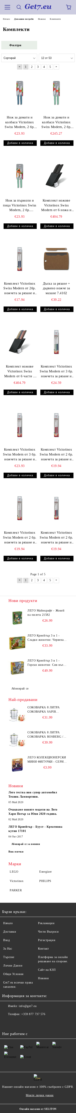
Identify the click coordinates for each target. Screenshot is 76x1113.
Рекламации (46, 923)
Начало (8, 923)
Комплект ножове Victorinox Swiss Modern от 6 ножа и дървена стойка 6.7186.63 (56, 206)
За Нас (7, 948)
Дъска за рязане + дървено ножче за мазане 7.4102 (56, 288)
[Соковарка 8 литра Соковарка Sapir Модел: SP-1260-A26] (17, 714)
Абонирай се (20, 688)
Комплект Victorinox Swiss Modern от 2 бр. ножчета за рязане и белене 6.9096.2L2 (19, 538)
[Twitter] (17, 1022)
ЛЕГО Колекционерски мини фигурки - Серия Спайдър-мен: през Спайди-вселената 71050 (46, 760)
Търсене (8, 957)
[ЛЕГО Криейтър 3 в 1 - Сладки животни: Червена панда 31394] (17, 643)
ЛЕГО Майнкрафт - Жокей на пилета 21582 (45, 612)
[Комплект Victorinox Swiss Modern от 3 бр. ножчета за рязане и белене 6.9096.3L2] (20, 425)
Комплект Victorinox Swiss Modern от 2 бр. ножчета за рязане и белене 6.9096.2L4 (56, 455)
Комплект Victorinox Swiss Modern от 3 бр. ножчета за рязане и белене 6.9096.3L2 (19, 455)
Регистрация (46, 940)
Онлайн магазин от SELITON (38, 1108)
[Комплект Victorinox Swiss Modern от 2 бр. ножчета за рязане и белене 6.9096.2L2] (20, 508)
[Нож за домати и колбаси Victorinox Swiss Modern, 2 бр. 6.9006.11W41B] (56, 92)
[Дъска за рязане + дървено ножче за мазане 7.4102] (56, 258)
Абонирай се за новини (25, 844)
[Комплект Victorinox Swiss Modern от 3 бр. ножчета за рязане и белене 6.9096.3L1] (56, 341)
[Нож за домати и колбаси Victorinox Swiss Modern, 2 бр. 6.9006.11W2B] (20, 92)
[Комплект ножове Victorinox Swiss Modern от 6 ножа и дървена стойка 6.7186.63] (56, 175)
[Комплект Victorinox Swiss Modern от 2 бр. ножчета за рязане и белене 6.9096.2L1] (56, 508)
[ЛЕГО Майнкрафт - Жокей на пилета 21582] (17, 618)
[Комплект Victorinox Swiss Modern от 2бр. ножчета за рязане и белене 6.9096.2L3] (20, 258)
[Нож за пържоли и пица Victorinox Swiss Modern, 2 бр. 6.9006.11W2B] (20, 175)
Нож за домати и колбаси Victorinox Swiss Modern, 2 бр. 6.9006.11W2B (20, 123)
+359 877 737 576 (33, 1014)
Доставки (9, 931)
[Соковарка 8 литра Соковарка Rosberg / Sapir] (17, 739)
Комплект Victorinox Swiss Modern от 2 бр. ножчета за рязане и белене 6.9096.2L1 (56, 538)
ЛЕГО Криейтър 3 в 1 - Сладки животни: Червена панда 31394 (45, 638)
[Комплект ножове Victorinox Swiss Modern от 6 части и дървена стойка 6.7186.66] (20, 341)
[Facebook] (7, 1022)
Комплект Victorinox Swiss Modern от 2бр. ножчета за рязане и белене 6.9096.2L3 (19, 289)
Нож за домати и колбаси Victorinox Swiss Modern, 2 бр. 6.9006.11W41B (56, 123)
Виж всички (16, 851)
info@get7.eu (28, 1006)
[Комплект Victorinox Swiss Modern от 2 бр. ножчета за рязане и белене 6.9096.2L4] (56, 425)
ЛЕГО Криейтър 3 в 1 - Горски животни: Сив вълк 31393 (46, 663)
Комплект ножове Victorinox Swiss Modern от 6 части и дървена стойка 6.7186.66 (19, 372)
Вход (6, 940)
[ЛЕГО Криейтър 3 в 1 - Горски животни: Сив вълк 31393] (17, 668)
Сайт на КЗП (47, 969)
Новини (43, 978)
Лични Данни (12, 965)
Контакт (43, 948)
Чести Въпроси (48, 931)
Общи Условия (13, 974)
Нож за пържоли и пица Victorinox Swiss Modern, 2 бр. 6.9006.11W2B (19, 206)
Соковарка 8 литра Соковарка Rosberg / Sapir (45, 735)
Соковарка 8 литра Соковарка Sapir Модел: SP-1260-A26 (43, 710)
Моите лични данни (40, 1095)
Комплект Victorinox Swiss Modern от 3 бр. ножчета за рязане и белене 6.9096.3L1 (56, 372)
